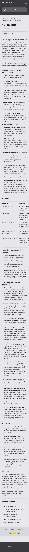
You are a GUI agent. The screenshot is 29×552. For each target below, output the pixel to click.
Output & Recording (8, 20)
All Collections (5, 18)
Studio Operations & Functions (19, 18)
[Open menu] (26, 3)
